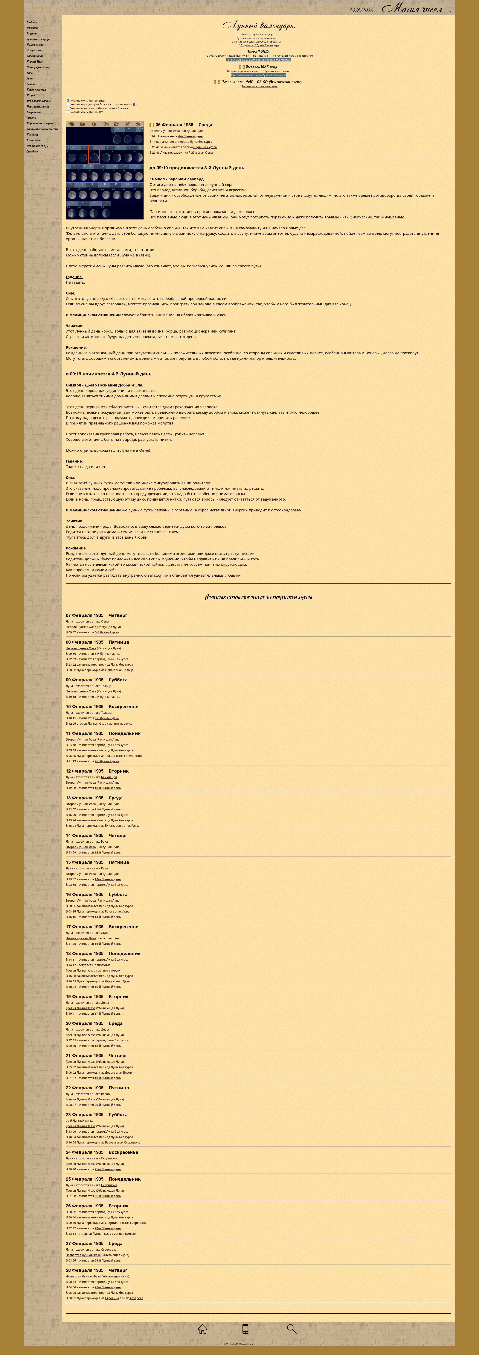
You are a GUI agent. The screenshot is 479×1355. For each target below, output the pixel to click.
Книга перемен (36, 89)
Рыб (192, 152)
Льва (125, 911)
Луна (30, 78)
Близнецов (134, 755)
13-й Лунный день (108, 879)
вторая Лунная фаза (91, 723)
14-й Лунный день (108, 917)
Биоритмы (34, 112)
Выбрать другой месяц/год (243, 71)
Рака (134, 825)
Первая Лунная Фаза (165, 131)
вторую (114, 970)
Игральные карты (39, 101)
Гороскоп (32, 28)
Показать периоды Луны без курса (90, 104)
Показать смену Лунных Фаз (86, 112)
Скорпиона (132, 1142)
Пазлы (31, 95)
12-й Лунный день (108, 852)
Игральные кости (38, 106)
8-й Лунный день (107, 718)
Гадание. (74, 276)
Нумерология (35, 44)
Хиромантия (35, 56)
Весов (127, 1072)
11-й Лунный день (108, 809)
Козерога (136, 1298)
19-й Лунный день (108, 1078)
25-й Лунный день (108, 1287)
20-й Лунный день (108, 1104)
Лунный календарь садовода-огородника (256, 41)
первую (125, 723)
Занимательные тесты (42, 129)
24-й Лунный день (108, 1260)
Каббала (32, 134)
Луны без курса (201, 141)
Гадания (32, 33)
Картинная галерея (40, 123)
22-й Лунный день (108, 1196)
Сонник (31, 84)
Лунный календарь (39, 39)
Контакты (34, 140)
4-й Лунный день (190, 136)
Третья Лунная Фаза (80, 1008)
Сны (70, 293)
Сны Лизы (32, 151)
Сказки (31, 118)
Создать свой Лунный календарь (259, 45)
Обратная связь (37, 146)
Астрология (34, 50)
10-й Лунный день (108, 788)
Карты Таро (35, 61)
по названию (261, 55)
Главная (32, 22)
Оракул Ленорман (38, 67)
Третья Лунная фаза (80, 970)
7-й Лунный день (107, 696)
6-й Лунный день (107, 653)
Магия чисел (412, 7)
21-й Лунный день (108, 1169)
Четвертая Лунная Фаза (83, 1255)
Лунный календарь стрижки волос (257, 38)
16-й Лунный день (108, 986)
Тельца (128, 670)
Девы (126, 981)
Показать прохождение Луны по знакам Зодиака (99, 108)
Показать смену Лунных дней (87, 100)
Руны (30, 73)
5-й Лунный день (107, 632)
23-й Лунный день (108, 1228)
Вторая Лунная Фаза (81, 739)
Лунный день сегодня (277, 71)
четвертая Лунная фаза (94, 1233)
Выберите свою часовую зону (259, 86)
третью (130, 1233)
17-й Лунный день (108, 1013)
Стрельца (139, 1222)
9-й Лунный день (107, 761)
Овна (209, 152)
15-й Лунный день (108, 943)
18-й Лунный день (108, 1045)
